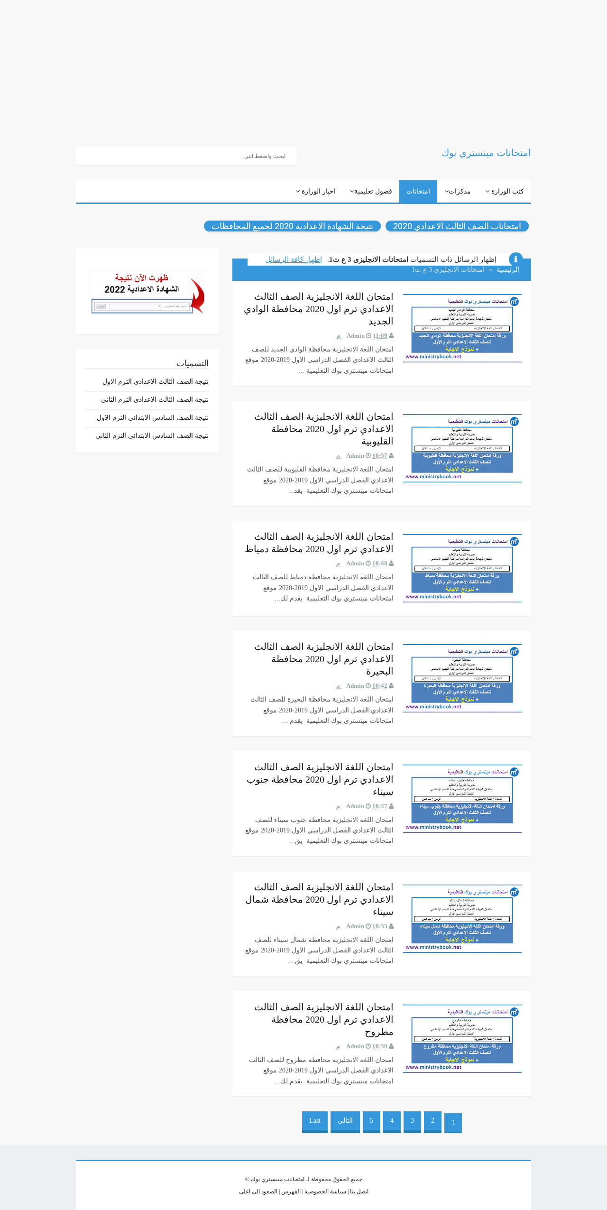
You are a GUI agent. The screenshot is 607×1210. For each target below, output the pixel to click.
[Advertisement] (322, 66)
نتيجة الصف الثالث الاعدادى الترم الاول (155, 381)
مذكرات (460, 191)
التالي (345, 1120)
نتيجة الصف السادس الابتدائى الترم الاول (153, 417)
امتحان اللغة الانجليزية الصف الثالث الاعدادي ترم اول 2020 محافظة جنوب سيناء (320, 779)
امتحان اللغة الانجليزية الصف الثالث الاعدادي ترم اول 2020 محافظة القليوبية (324, 428)
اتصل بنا (358, 1191)
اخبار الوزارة (318, 191)
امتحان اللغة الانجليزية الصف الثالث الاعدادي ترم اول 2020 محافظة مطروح (324, 1019)
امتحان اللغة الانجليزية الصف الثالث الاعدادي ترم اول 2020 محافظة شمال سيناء (319, 899)
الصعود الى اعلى (258, 1191)
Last (315, 1120)
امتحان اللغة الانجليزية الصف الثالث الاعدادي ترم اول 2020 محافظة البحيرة (324, 658)
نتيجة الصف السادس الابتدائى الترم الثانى (152, 435)
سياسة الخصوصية (324, 1191)
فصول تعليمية (373, 191)
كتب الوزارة (506, 191)
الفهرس (290, 1191)
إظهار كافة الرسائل (293, 259)
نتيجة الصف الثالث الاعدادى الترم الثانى (155, 399)
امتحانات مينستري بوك (277, 1179)
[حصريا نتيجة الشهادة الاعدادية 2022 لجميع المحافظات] (147, 290)
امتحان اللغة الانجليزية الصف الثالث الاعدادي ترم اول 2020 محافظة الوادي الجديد (319, 308)
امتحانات (418, 191)
